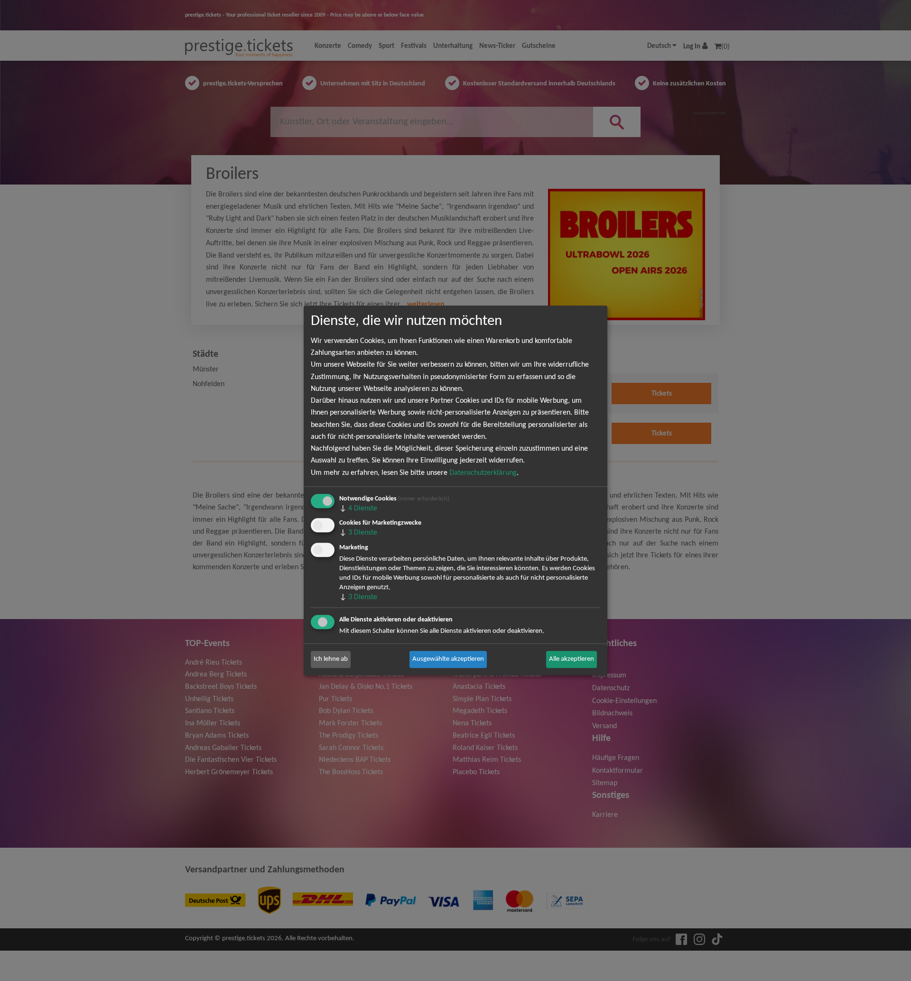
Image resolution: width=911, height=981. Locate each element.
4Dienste (358, 508)
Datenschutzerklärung (483, 473)
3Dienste (358, 533)
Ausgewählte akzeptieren (448, 659)
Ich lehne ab (331, 659)
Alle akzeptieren (571, 659)
